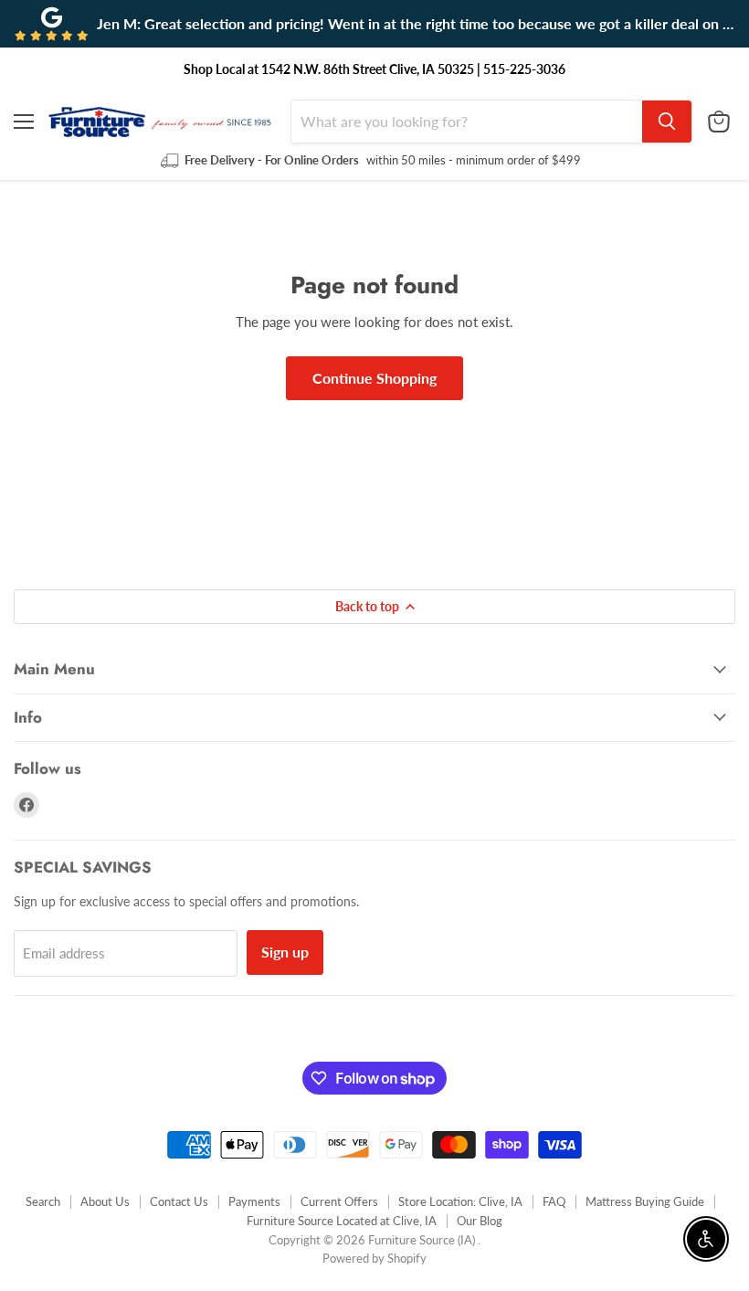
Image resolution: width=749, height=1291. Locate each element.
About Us (105, 1201)
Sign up (285, 951)
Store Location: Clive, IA (460, 1201)
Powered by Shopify (374, 1258)
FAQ (554, 1201)
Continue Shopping (374, 377)
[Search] (666, 122)
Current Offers (339, 1201)
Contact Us (179, 1201)
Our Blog (479, 1220)
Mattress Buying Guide (644, 1201)
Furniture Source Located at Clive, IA (342, 1220)
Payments (254, 1201)
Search (43, 1201)
